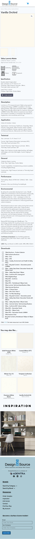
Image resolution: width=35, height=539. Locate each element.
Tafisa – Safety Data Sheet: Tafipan (14, 272)
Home (2, 9)
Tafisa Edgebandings (11, 277)
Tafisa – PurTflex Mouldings (12, 294)
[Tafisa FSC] (3, 281)
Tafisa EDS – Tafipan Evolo (12, 310)
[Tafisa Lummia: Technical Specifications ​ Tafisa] (3, 285)
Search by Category (9, 486)
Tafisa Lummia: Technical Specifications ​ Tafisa (17, 285)
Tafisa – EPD (8, 259)
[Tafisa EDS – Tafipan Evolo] (3, 310)
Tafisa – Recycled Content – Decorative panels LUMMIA (18, 265)
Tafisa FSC (8, 281)
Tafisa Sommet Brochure (12, 287)
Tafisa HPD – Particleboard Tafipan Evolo (16, 283)
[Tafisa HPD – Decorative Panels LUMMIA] (3, 312)
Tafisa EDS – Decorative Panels (13, 308)
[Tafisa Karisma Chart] (3, 315)
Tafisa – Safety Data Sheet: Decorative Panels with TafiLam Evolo (19, 269)
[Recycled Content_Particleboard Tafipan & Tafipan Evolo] (3, 317)
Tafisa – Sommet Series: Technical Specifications (18, 304)
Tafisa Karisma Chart (10, 315)
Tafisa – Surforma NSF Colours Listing (15, 306)
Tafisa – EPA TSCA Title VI (12, 292)
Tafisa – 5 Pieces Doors (11, 289)
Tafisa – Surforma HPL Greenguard (14, 274)
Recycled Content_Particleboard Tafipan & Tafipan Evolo (19, 317)
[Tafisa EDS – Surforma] (3, 279)
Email (3, 520)
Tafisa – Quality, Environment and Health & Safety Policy (19, 262)
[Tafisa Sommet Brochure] (3, 287)
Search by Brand (8, 488)
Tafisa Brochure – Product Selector (15, 252)
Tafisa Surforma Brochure (12, 254)
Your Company (6, 525)
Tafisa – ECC (8, 257)
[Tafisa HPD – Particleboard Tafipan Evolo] (3, 283)
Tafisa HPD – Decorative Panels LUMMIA (16, 312)
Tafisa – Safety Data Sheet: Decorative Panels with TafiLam (19, 299)
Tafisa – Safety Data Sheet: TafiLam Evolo (16, 302)
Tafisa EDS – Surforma (11, 279)
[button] (31, 16)
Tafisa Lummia (7, 9)
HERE (5, 322)
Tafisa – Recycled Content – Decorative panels (18, 296)
